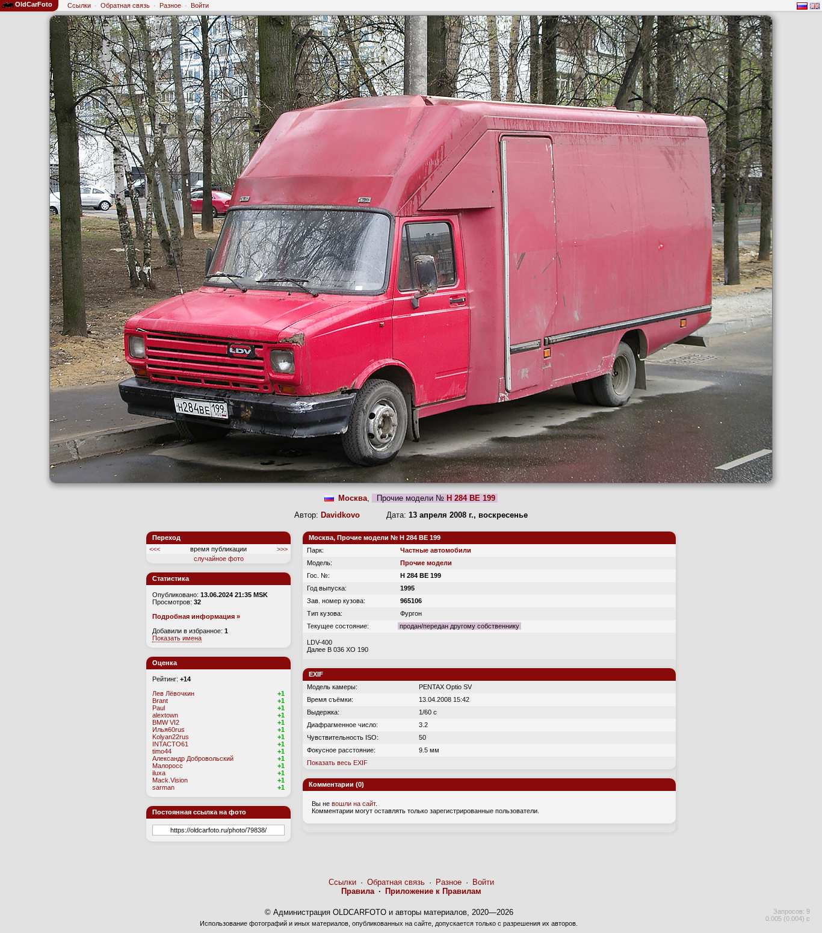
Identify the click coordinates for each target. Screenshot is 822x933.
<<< (154, 549)
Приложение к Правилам (433, 891)
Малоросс (167, 765)
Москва (352, 498)
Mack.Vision (170, 780)
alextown (165, 715)
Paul (158, 707)
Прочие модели (426, 562)
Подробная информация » (196, 616)
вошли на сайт (353, 803)
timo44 (162, 751)
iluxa (158, 772)
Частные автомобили (435, 550)
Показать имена (177, 638)
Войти (200, 5)
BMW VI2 (165, 722)
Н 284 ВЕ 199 (471, 498)
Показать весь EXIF (337, 762)
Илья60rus (168, 729)
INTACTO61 (170, 744)
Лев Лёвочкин (173, 693)
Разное (170, 5)
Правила (357, 891)
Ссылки (79, 5)
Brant (160, 700)
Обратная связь (125, 5)
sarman (163, 787)
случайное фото (219, 558)
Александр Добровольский (192, 758)
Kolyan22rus (170, 736)
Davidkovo (340, 514)
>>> (282, 549)
